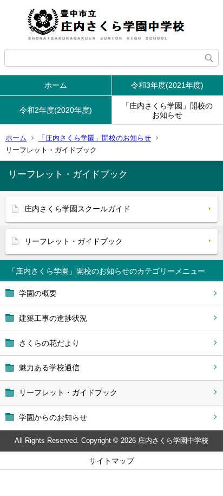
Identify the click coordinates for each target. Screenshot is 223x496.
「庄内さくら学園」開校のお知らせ (167, 110)
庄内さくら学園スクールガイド (77, 208)
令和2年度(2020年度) (55, 110)
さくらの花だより (49, 343)
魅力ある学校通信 (49, 367)
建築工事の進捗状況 (53, 318)
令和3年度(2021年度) (167, 85)
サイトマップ (111, 460)
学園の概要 (38, 293)
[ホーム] (111, 24)
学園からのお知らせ (53, 417)
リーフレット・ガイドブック (68, 392)
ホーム (55, 85)
